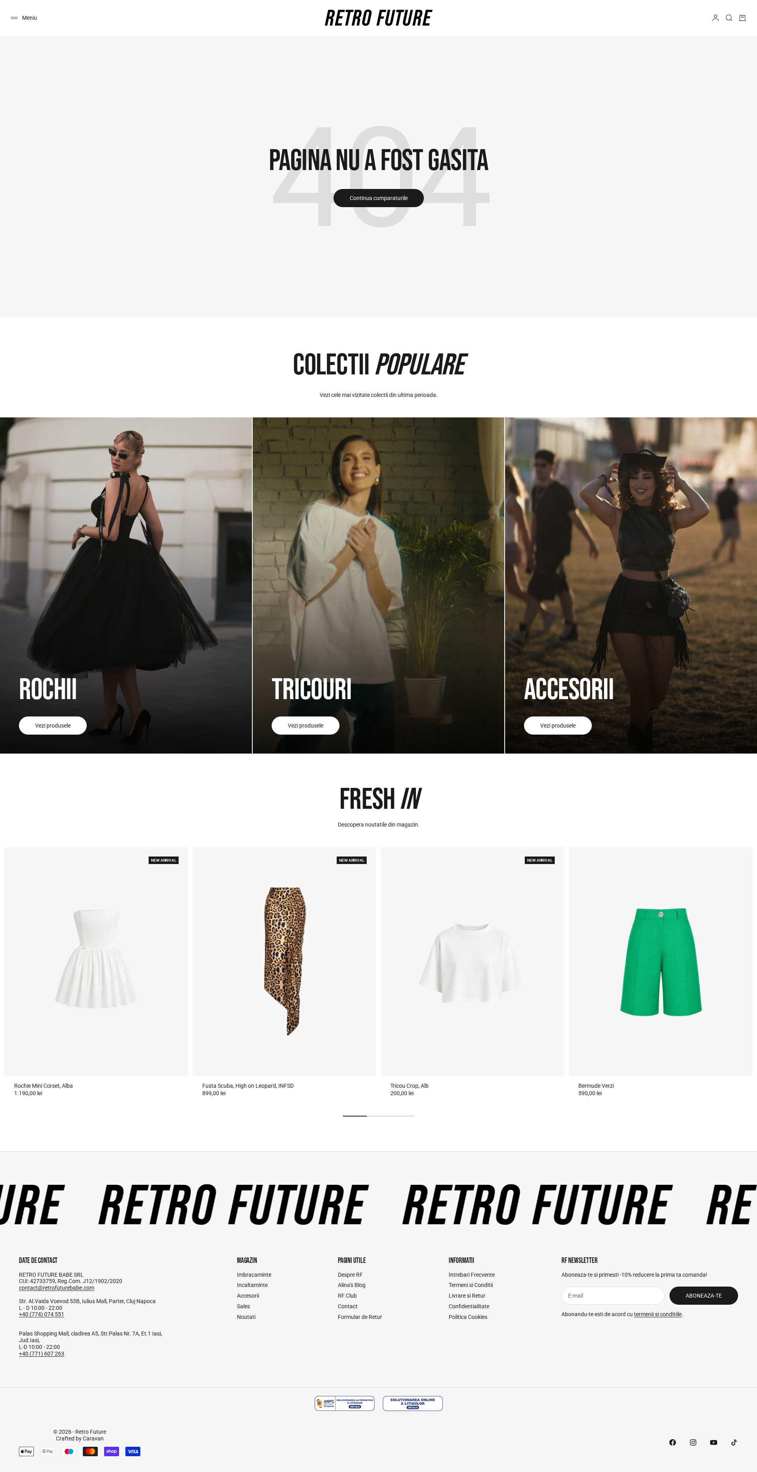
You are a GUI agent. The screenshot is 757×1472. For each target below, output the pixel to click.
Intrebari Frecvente (472, 1275)
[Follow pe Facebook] (673, 1442)
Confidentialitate (469, 1306)
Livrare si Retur (467, 1295)
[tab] (378, 800)
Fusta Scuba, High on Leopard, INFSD (248, 1086)
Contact (348, 1306)
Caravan (93, 1438)
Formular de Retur (360, 1317)
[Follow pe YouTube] (714, 1442)
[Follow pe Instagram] (693, 1442)
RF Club (347, 1295)
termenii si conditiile (658, 1314)
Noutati (246, 1317)
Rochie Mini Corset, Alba (43, 1086)
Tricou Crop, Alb (409, 1086)
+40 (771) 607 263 (41, 1353)
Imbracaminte (254, 1275)
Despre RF (350, 1275)
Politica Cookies (468, 1317)
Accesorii (248, 1295)
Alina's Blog (351, 1285)
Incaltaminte (252, 1285)
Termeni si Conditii (471, 1285)
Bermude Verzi (596, 1086)
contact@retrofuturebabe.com (56, 1288)
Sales (243, 1306)
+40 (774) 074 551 (41, 1314)
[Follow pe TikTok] (734, 1442)
